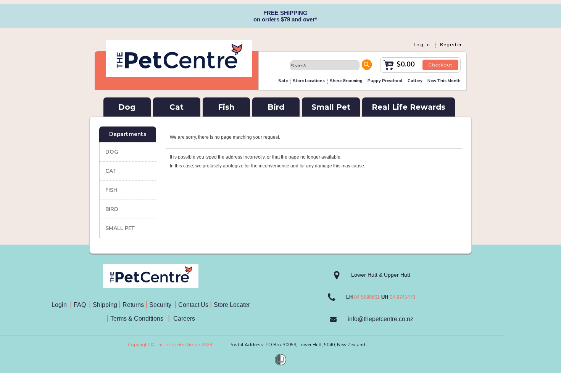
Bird (276, 107)
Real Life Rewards (408, 107)
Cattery (415, 81)
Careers (183, 318)
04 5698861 (367, 297)
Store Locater (232, 305)
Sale (283, 81)
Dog (126, 107)
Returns (133, 305)
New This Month (444, 81)
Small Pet (330, 107)
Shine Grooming (346, 81)
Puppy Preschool (385, 81)
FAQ (81, 305)
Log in (422, 45)
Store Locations (309, 81)
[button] (366, 65)
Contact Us (194, 305)
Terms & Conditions (139, 318)
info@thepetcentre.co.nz (380, 319)
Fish (226, 107)
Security (161, 305)
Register (451, 45)
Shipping (105, 305)
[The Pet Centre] (179, 74)
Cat (176, 107)
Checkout (440, 65)
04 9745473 (402, 297)
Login (61, 305)
